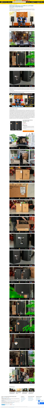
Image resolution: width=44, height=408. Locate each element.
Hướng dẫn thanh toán (30, 398)
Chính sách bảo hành (38, 397)
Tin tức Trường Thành (23, 398)
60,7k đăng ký (12, 404)
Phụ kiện (36, 3)
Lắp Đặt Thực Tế (15, 4)
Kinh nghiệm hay (38, 2)
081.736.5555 (33, 2)
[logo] (4, 2)
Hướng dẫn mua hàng (30, 397)
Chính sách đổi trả (38, 398)
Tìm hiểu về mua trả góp (30, 399)
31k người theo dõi (8, 404)
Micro (29, 3)
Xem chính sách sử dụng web (11, 407)
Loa (20, 3)
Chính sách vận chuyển (38, 399)
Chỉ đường (13, 402)
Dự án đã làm (10, 4)
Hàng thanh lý (40, 3)
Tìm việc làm (22, 400)
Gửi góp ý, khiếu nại (30, 400)
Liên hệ (21, 401)
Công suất (32, 3)
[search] (25, 2)
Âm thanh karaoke (4, 3)
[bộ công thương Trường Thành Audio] (3, 404)
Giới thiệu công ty (23, 397)
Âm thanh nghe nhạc (16, 3)
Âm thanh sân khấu (10, 3)
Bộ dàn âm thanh (25, 3)
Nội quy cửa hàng (23, 399)
